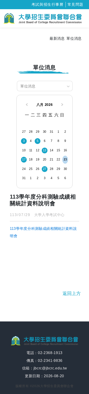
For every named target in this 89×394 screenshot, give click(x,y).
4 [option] (31, 141)
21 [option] (51, 159)
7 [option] (51, 141)
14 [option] (51, 150)
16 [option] (65, 150)
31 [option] (51, 131)
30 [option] (44, 131)
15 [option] (58, 150)
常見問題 (76, 4)
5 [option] (38, 141)
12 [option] (37, 150)
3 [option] (24, 141)
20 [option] (44, 159)
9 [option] (65, 141)
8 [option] (58, 141)
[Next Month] (62, 105)
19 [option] (37, 159)
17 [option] (24, 159)
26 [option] (37, 169)
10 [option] (24, 150)
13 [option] (44, 150)
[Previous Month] (26, 105)
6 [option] (45, 141)
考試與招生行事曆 (47, 4)
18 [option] (30, 159)
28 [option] (30, 131)
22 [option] (58, 159)
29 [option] (37, 131)
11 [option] (30, 150)
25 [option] (30, 169)
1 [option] (58, 131)
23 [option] (65, 159)
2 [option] (65, 131)
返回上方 (72, 293)
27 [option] (24, 131)
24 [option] (24, 169)
